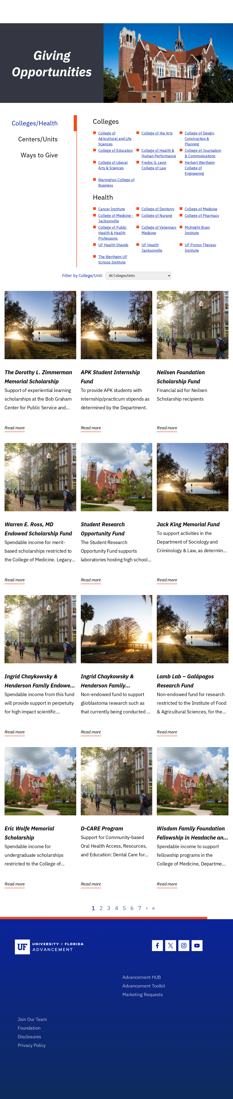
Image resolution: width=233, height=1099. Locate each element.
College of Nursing (157, 215)
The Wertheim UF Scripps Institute (112, 259)
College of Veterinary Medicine (159, 230)
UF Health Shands (113, 245)
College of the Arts (157, 133)
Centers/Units (38, 139)
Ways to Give (39, 155)
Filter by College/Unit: (82, 275)
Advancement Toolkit (143, 986)
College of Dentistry (158, 209)
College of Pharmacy (202, 215)
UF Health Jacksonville (152, 248)
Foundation (29, 1028)
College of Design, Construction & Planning (200, 138)
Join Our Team (32, 1019)
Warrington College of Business (116, 183)
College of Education (115, 150)
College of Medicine (201, 209)
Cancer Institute (111, 209)
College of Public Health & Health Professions (112, 233)
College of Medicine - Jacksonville (115, 218)
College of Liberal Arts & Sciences (113, 165)
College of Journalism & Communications (203, 153)
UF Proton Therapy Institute (200, 248)
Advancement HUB (141, 977)
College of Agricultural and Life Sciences (115, 138)
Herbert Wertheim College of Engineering (200, 168)
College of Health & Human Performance (159, 153)
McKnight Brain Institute (197, 230)
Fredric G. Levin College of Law (154, 165)
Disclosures (29, 1036)
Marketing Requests (142, 994)
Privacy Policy (32, 1045)
